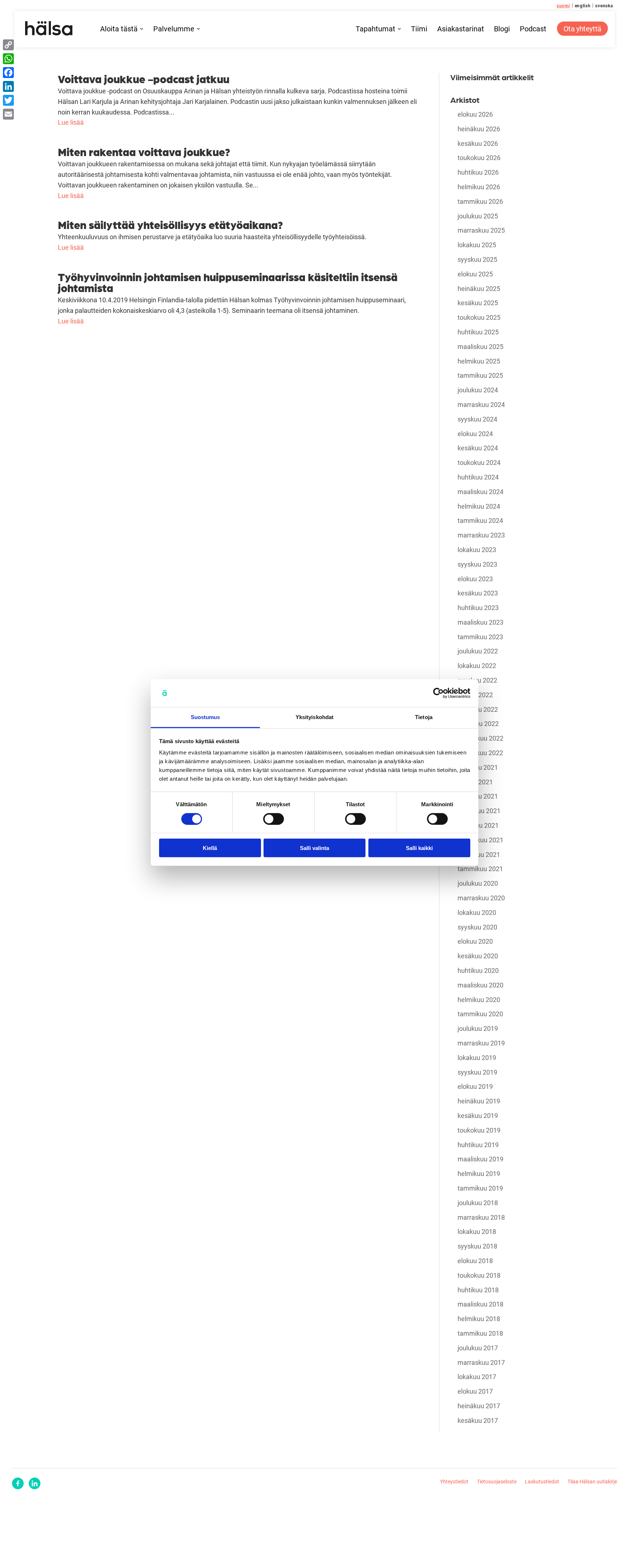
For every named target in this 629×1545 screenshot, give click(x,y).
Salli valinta (314, 848)
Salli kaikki (419, 848)
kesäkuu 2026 (478, 143)
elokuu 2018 (475, 1261)
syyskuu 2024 (477, 419)
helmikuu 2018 (479, 1319)
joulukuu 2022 (478, 651)
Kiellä (210, 848)
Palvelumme (173, 28)
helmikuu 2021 (479, 854)
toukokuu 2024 (479, 462)
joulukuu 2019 (478, 1028)
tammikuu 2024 (480, 520)
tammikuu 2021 (480, 869)
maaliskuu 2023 (480, 622)
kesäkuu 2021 (478, 796)
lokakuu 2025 (477, 245)
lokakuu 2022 (477, 665)
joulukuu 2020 (478, 883)
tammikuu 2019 (480, 1188)
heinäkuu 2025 (479, 288)
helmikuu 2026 (479, 187)
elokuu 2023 (475, 579)
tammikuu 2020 (480, 1014)
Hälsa (49, 28)
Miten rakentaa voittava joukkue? (144, 151)
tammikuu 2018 (480, 1333)
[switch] (273, 818)
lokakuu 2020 (477, 912)
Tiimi (419, 28)
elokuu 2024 (475, 434)
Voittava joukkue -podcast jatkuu (143, 78)
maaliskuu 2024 (480, 492)
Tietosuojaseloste (497, 1481)
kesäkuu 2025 (478, 303)
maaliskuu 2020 (480, 985)
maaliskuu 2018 (480, 1304)
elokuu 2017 (475, 1391)
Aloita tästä (119, 28)
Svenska (604, 5)
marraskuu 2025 (481, 230)
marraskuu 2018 (481, 1217)
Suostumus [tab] (205, 717)
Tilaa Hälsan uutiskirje (592, 1481)
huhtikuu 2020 (478, 970)
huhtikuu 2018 (478, 1290)
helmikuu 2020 (479, 1000)
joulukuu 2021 (478, 767)
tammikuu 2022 (480, 753)
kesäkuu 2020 (478, 956)
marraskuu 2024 (481, 404)
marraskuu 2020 (481, 898)
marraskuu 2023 (481, 535)
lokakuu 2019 (477, 1057)
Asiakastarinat (460, 28)
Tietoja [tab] (423, 717)
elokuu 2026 (475, 114)
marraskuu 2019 (481, 1043)
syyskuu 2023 (477, 564)
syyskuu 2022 (477, 680)
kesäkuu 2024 (478, 448)
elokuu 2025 (475, 274)
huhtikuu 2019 (478, 1145)
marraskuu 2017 (481, 1362)
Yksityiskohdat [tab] (314, 717)
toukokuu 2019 (479, 1130)
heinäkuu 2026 (479, 129)
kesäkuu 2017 (478, 1420)
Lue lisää (71, 122)
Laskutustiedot (542, 1481)
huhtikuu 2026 (478, 172)
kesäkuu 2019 (478, 1115)
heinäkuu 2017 (479, 1406)
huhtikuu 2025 (478, 332)
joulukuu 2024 (478, 390)
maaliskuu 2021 (480, 840)
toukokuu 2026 (479, 158)
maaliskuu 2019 (480, 1159)
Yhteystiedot (454, 1481)
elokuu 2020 (475, 941)
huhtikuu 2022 (478, 723)
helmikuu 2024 (479, 506)
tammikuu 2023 (480, 637)
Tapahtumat (375, 28)
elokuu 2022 (475, 695)
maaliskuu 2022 (480, 738)
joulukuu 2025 (478, 216)
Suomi (563, 5)
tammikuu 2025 (480, 375)
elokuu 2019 (475, 1086)
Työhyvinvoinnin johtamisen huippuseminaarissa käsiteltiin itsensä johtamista (227, 282)
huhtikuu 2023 (478, 608)
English (583, 5)
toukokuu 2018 (479, 1275)
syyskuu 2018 (477, 1246)
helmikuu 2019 (479, 1173)
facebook (18, 1483)
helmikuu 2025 (479, 361)
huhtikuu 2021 (478, 825)
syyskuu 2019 (477, 1072)
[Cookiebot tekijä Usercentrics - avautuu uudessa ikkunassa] (438, 693)
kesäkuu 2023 (478, 593)
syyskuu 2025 (477, 259)
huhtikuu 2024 (478, 477)
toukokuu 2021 (479, 811)
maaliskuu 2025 (480, 346)
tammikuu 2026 (480, 201)
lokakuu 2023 (477, 550)
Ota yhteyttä (582, 28)
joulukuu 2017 (478, 1348)
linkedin (34, 1483)
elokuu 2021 (475, 782)
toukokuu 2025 (479, 317)
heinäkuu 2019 (479, 1101)
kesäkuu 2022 (478, 709)
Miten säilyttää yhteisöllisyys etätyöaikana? (170, 224)
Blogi (502, 28)
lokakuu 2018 (477, 1231)
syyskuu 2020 (477, 927)
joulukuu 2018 (478, 1203)
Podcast (533, 28)
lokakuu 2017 (477, 1377)
